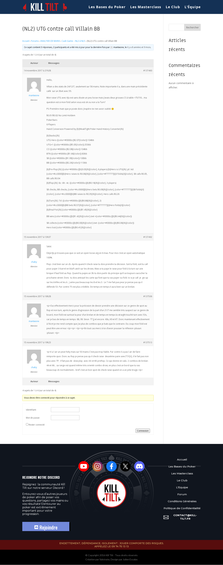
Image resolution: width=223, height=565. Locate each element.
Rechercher (192, 27)
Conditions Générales (182, 501)
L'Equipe (182, 487)
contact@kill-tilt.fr (185, 517)
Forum (182, 494)
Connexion (143, 430)
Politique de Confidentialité (182, 508)
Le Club (173, 7)
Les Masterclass (145, 7)
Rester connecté (37, 424)
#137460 (147, 70)
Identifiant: (31, 409)
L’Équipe (192, 7)
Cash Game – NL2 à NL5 (73, 40)
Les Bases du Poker (107, 7)
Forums (35, 40)
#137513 (147, 342)
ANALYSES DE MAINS (50, 40)
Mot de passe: (33, 417)
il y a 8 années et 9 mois (139, 47)
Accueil (25, 40)
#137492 (147, 237)
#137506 (147, 296)
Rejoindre (47, 527)
